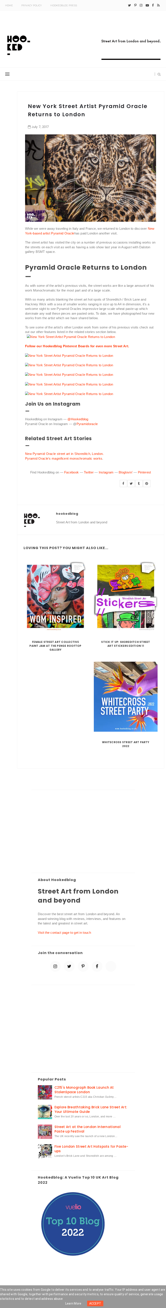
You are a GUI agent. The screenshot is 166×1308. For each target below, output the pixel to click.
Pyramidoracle (87, 424)
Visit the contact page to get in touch (64, 932)
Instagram (106, 472)
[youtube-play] (147, 5)
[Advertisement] (83, 831)
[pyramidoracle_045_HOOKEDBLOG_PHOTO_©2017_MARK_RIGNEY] (69, 355)
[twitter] (129, 5)
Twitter (89, 472)
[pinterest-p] (135, 5)
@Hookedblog (77, 419)
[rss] (158, 5)
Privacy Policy (31, 5)
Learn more (73, 1303)
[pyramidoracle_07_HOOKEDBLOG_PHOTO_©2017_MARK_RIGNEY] (71, 336)
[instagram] (141, 5)
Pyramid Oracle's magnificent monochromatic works (63, 458)
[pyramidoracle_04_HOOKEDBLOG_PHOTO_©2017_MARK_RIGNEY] (69, 374)
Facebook (71, 472)
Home (9, 5)
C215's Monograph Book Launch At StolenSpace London (84, 1089)
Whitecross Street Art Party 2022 (125, 744)
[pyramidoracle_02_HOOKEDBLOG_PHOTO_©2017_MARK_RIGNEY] (69, 384)
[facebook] (153, 5)
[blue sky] (110, 966)
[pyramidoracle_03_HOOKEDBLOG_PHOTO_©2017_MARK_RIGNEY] (69, 365)
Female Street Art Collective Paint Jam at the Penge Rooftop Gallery (55, 646)
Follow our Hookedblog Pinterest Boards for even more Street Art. (77, 346)
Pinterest (144, 472)
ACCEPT (95, 1303)
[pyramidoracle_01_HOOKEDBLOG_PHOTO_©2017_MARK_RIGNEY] (69, 393)
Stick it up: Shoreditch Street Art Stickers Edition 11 (125, 644)
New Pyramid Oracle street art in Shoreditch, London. (64, 454)
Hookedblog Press (63, 5)
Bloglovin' (126, 472)
